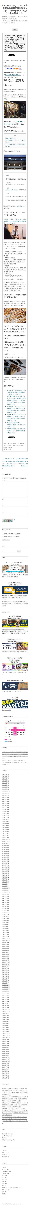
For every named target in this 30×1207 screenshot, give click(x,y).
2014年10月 (5, 1061)
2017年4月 (4, 1001)
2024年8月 (4, 823)
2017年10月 (5, 989)
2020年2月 (4, 932)
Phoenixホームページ (7, 1133)
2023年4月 (4, 855)
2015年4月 (4, 1049)
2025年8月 (4, 799)
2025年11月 (5, 793)
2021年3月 (4, 906)
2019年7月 (4, 946)
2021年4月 (4, 904)
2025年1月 (4, 813)
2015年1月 (4, 1055)
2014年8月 (4, 1065)
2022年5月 (4, 878)
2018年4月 (4, 977)
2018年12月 (5, 960)
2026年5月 (4, 781)
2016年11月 (5, 1011)
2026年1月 (4, 789)
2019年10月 (5, 940)
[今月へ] (20, 721)
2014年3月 (4, 1076)
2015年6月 (4, 1045)
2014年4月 (4, 1074)
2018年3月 (4, 979)
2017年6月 (4, 997)
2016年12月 (5, 1009)
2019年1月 (4, 958)
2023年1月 (4, 861)
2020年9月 (4, 918)
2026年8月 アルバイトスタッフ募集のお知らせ (14, 760)
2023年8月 (4, 847)
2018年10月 (5, 964)
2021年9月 (4, 894)
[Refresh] (14, 519)
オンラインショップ (7, 1135)
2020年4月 (4, 928)
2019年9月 (4, 942)
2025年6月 (4, 803)
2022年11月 (5, 865)
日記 (3, 1183)
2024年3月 (4, 833)
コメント (4, 480)
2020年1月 (4, 934)
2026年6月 (4, 779)
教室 (3, 1181)
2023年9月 (4, 845)
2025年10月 (5, 795)
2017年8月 (4, 993)
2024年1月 (4, 837)
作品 (3, 1175)
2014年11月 (5, 1059)
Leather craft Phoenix (12, 189)
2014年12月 (5, 1057)
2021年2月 (4, 908)
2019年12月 (5, 936)
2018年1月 (4, 983)
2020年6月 (4, 924)
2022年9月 (4, 869)
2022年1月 (4, 886)
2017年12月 (5, 985)
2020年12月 (5, 912)
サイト (4, 512)
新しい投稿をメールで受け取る (12, 536)
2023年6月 (4, 851)
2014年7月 (4, 1067)
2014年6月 (4, 1069)
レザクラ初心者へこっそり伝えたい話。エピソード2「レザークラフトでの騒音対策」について (8, 463)
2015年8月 (4, 1041)
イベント (12, 443)
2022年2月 (4, 884)
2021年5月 (4, 902)
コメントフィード (6, 1154)
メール (4, 505)
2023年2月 (4, 859)
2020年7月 (4, 922)
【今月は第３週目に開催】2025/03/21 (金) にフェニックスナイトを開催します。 (16, 424)
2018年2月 (4, 981)
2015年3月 (4, 1051)
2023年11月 (5, 841)
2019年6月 (4, 948)
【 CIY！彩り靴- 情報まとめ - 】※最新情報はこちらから (15, 673)
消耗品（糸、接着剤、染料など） (10, 1187)
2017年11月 (5, 987)
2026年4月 (4, 783)
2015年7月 (4, 1043)
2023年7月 (4, 849)
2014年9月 (4, 1063)
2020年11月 (5, 914)
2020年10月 (5, 916)
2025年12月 (5, 791)
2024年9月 (4, 821)
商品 (3, 1177)
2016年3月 (4, 1027)
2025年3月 (4, 809)
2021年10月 (5, 892)
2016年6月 (4, 1021)
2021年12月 (5, 888)
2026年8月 (4, 775)
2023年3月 (4, 857)
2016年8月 (4, 1017)
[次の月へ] (23, 721)
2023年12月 (5, 839)
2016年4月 (4, 1025)
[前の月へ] (18, 721)
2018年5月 (4, 975)
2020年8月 (4, 920)
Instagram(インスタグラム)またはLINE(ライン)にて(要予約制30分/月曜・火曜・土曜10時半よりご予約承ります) (15, 603)
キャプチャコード (6, 529)
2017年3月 (4, 1003)
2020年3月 (4, 930)
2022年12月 (5, 863)
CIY (3, 1167)
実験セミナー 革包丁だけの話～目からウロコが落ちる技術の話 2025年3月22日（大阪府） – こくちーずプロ (15, 221)
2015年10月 (5, 1037)
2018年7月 (4, 970)
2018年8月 (4, 968)
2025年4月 (4, 807)
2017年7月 (4, 995)
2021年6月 (4, 900)
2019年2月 (4, 956)
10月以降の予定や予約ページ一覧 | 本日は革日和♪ (15, 1121)
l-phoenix (10, 447)
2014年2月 (4, 1078)
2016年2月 (4, 1029)
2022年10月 (5, 867)
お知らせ (4, 1173)
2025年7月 (4, 801)
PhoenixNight (21, 443)
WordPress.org (5, 1156)
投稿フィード (5, 1152)
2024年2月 (4, 835)
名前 (3, 499)
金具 (3, 1191)
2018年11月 (5, 962)
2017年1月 (4, 1007)
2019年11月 (5, 938)
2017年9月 (4, 991)
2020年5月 (4, 926)
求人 (3, 1185)
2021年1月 (4, 910)
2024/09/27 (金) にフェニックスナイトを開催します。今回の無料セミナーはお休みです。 (16, 430)
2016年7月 (4, 1019)
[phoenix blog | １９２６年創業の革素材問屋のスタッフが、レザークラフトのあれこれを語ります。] (15, 9)
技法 (3, 1179)
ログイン (4, 1150)
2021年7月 (4, 898)
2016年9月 (4, 1015)
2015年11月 (5, 1035)
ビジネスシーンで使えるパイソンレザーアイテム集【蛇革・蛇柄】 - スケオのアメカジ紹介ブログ (15, 1092)
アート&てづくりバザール (13, 75)
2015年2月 (4, 1053)
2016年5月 (4, 1023)
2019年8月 (4, 944)
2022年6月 (4, 876)
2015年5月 (4, 1047)
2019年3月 (4, 954)
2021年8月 (4, 896)
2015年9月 (4, 1039)
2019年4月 (4, 952)
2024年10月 (5, 819)
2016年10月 (5, 1013)
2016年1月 (4, 1031)
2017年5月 (4, 999)
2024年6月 (4, 827)
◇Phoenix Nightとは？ (10, 138)
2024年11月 (5, 817)
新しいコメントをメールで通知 (12, 533)
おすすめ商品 (5, 1171)
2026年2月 (4, 787)
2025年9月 (4, 797)
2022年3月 (4, 882)
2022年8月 (4, 872)
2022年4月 (4, 880)
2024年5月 (4, 829)
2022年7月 (4, 874)
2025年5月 (4, 805)
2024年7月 (4, 825)
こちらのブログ (19, 206)
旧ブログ (4, 1137)
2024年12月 (5, 815)
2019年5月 (4, 950)
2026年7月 (4, 777)
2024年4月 (4, 831)
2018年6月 (4, 973)
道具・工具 (4, 1189)
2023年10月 (5, 843)
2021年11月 (5, 890)
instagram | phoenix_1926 (8, 1140)
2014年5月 (4, 1071)
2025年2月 (4, 811)
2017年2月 (4, 1005)
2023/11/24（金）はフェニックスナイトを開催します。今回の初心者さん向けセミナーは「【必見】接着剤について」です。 (15, 1111)
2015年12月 (5, 1033)
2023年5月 (4, 853)
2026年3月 (4, 785)
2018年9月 (4, 966)
